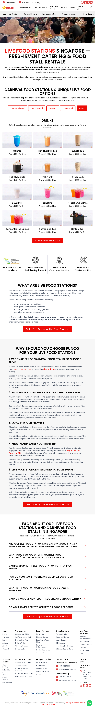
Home (4, 634)
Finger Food (84, 650)
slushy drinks (49, 369)
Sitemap (75, 703)
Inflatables (6, 670)
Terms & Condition (47, 705)
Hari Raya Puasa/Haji (23, 637)
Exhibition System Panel (64, 649)
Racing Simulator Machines (21, 669)
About (4, 646)
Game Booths (5, 666)
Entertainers (40, 666)
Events (4, 640)
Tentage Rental (61, 634)
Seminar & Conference (41, 646)
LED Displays (60, 643)
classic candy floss (22, 369)
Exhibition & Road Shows (42, 641)
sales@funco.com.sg (67, 669)
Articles (5, 643)
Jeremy (68, 703)
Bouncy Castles (5, 674)
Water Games (5, 679)
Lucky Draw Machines (23, 663)
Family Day (40, 634)
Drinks (82, 653)
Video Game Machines (23, 676)
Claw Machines (21, 666)
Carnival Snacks (86, 645)
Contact (5, 649)
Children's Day (20, 643)
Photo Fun (40, 674)
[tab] (17, 108)
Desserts (83, 647)
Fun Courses (7, 683)
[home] (8, 7)
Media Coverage (62, 640)
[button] (25, 7)
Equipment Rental (62, 637)
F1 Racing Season (21, 646)
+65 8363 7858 (65, 677)
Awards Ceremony (43, 653)
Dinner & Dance (42, 637)
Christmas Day (20, 649)
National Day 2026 (22, 634)
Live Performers (41, 668)
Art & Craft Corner (42, 663)
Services (5, 637)
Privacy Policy (85, 703)
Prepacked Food (86, 642)
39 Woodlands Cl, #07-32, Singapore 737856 (87, 674)
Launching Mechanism (64, 646)
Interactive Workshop (44, 671)
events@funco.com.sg (67, 680)
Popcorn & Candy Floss (85, 638)
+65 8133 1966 (64, 666)
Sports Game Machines (24, 673)
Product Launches (43, 650)
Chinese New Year (21, 640)
